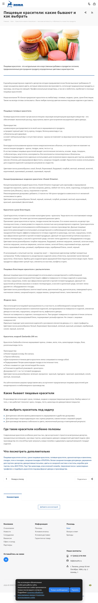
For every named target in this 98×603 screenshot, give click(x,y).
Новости (7, 531)
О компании (9, 528)
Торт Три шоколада (32, 466)
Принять (75, 590)
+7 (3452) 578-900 (78, 556)
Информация (41, 524)
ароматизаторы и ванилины (79, 457)
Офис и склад (9, 541)
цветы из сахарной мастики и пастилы (60, 463)
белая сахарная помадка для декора (65, 460)
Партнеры (8, 545)
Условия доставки (42, 535)
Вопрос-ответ (72, 531)
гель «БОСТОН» (16, 466)
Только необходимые (59, 590)
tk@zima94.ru (76, 561)
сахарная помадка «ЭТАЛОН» (37, 460)
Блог (69, 528)
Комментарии (13, 497)
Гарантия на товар (42, 538)
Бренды (70, 535)
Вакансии (8, 538)
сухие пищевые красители (38, 457)
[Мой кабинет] (94, 4)
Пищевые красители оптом (15, 457)
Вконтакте (6, 559)
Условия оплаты (42, 531)
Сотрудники (9, 535)
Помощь (38, 528)
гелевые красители (58, 457)
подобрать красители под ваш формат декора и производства (40, 469)
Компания (8, 524)
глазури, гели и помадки (14, 460)
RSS (92, 12)
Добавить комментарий (49, 507)
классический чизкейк (50, 466)
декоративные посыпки (33, 463)
